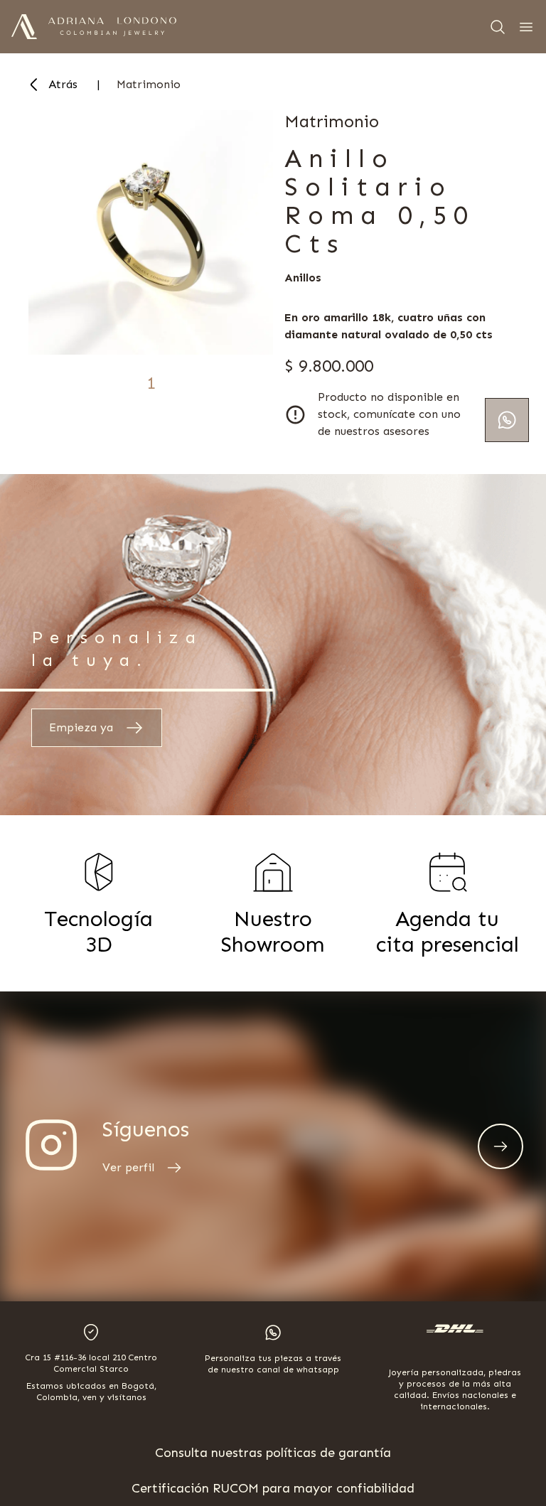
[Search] (497, 27)
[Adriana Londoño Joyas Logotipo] (112, 26)
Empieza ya (81, 727)
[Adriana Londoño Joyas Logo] (24, 26)
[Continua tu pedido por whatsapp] (507, 420)
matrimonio (149, 84)
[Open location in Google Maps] (91, 1332)
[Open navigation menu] (526, 27)
